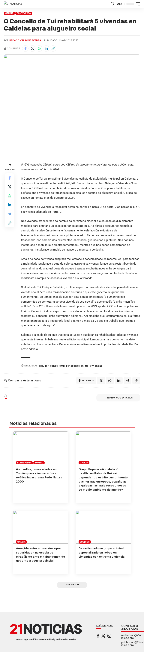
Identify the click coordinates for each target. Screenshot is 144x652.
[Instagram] (109, 635)
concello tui (57, 365)
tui (86, 365)
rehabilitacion (75, 365)
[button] (112, 4)
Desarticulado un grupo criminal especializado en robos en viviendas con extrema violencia (101, 552)
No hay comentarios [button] (120, 397)
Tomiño (39, 462)
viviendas (96, 365)
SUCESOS (84, 542)
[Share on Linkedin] (46, 48)
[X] (103, 635)
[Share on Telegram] (9, 213)
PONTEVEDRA (24, 13)
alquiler (44, 365)
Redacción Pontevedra (25, 40)
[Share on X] (32, 48)
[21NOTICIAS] (13, 3)
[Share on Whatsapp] (39, 48)
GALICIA (9, 13)
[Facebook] (98, 635)
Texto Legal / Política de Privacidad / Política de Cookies (46, 639)
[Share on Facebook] (25, 48)
